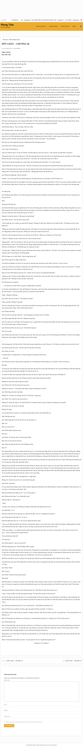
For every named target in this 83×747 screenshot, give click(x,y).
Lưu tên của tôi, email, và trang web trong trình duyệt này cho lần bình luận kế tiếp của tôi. (23, 722)
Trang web (7, 716)
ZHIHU (74, 26)
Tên (5, 704)
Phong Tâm (7, 24)
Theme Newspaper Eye (41, 745)
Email (6, 710)
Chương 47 (46, 643)
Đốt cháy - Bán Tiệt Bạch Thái (11, 39)
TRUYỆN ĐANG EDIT (41, 26)
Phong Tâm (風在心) (17, 48)
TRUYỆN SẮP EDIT (65, 26)
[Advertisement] (39, 9)
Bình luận (7, 680)
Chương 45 (37, 643)
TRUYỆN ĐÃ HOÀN (53, 26)
